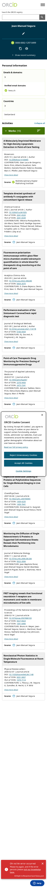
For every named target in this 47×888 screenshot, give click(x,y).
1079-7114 (21, 680)
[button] (39, 123)
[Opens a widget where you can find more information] (37, 883)
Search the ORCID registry (12, 12)
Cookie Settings (23, 471)
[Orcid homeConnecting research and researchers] (9, 4)
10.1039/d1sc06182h (18, 212)
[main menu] (43, 5)
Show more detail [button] (11, 175)
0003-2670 (21, 283)
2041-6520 (21, 215)
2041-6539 (21, 218)
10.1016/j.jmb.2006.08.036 (20, 558)
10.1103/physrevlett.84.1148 (21, 674)
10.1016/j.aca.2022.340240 (20, 281)
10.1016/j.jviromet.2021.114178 (22, 329)
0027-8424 (21, 621)
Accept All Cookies (23, 463)
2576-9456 (21, 382)
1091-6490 (21, 623)
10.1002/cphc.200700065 (19, 499)
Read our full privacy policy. (16, 447)
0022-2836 (21, 561)
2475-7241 (21, 385)
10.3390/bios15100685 (18, 159)
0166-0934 (21, 331)
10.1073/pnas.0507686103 (20, 618)
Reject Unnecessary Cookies (23, 455)
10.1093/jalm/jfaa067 (18, 380)
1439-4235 (21, 501)
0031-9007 (21, 677)
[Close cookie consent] (42, 415)
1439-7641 (21, 504)
